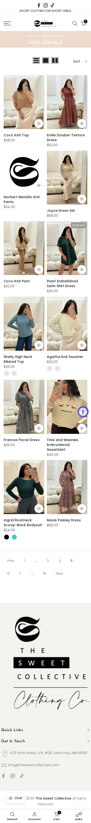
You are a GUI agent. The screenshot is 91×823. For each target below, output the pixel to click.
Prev (11, 560)
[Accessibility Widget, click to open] (83, 411)
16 (44, 573)
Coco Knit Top (16, 135)
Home (31, 36)
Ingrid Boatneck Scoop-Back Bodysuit (23, 522)
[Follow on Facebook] (39, 5)
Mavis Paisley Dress (64, 520)
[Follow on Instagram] (45, 5)
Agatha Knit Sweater (65, 356)
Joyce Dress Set (61, 210)
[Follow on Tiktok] (52, 5)
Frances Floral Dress (22, 439)
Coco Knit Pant (17, 281)
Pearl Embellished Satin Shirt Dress (62, 283)
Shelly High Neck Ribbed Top (18, 359)
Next (59, 573)
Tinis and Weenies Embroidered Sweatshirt (62, 444)
